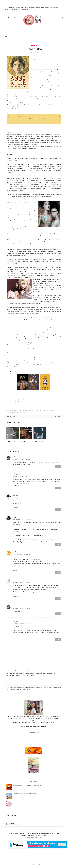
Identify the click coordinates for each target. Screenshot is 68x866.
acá (25, 401)
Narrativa (12, 412)
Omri (23, 399)
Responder (58, 466)
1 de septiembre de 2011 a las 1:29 (22, 519)
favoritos (19, 410)
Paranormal (18, 412)
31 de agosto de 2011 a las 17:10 (22, 459)
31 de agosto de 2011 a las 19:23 (22, 498)
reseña (24, 412)
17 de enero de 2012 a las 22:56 (21, 608)
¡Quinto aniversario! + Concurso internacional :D (25, 793)
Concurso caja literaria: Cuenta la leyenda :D (24, 802)
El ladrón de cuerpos (11, 441)
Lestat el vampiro (38, 441)
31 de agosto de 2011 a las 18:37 (22, 476)
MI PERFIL (30, 732)
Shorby (16, 495)
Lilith (15, 552)
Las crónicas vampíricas (28, 410)
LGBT (7, 412)
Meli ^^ (33, 52)
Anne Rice (34, 45)
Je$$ (14, 517)
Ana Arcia (17, 580)
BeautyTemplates (38, 864)
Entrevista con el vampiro (24, 442)
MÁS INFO (36, 732)
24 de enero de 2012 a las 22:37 (21, 623)
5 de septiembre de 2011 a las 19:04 (22, 554)
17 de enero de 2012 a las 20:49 (21, 582)
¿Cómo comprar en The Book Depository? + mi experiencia (27, 785)
